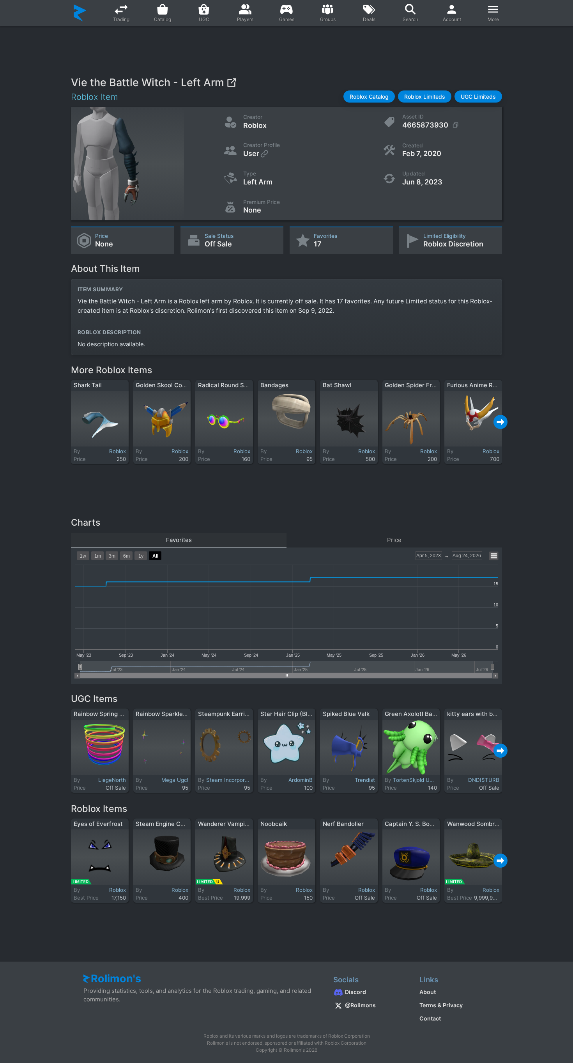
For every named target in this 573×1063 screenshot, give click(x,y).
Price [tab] (394, 540)
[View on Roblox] (231, 82)
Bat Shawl (337, 385)
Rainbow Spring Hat (101, 714)
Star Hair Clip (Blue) (288, 714)
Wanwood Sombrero (475, 823)
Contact (430, 1018)
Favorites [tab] (179, 540)
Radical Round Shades (229, 385)
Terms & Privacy (441, 1005)
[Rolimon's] (80, 12)
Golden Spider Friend (414, 385)
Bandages (274, 385)
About (427, 992)
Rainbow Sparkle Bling (167, 714)
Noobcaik (273, 823)
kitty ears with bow (474, 714)
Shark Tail (88, 385)
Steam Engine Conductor (171, 823)
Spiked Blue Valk (346, 714)
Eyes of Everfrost (98, 823)
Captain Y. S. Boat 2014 (418, 823)
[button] (369, 96)
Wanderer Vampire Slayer (234, 823)
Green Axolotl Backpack (419, 714)
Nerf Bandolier (343, 823)
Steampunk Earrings (226, 714)
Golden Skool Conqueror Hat (176, 385)
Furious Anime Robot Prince (486, 385)
